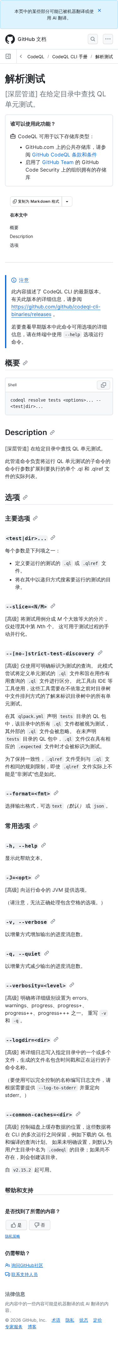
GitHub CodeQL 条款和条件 (64, 154)
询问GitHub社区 (27, 1265)
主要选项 (17, 518)
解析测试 (104, 56)
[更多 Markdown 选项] (67, 201)
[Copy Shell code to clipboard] (103, 385)
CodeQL (35, 56)
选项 (12, 497)
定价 (97, 1320)
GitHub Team (58, 162)
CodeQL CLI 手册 (69, 56)
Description (26, 432)
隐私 (69, 1320)
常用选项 (17, 826)
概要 (12, 362)
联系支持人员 (24, 1274)
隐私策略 (12, 1236)
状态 (83, 1320)
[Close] (100, 10)
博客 (32, 1326)
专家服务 (14, 1326)
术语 (56, 1320)
